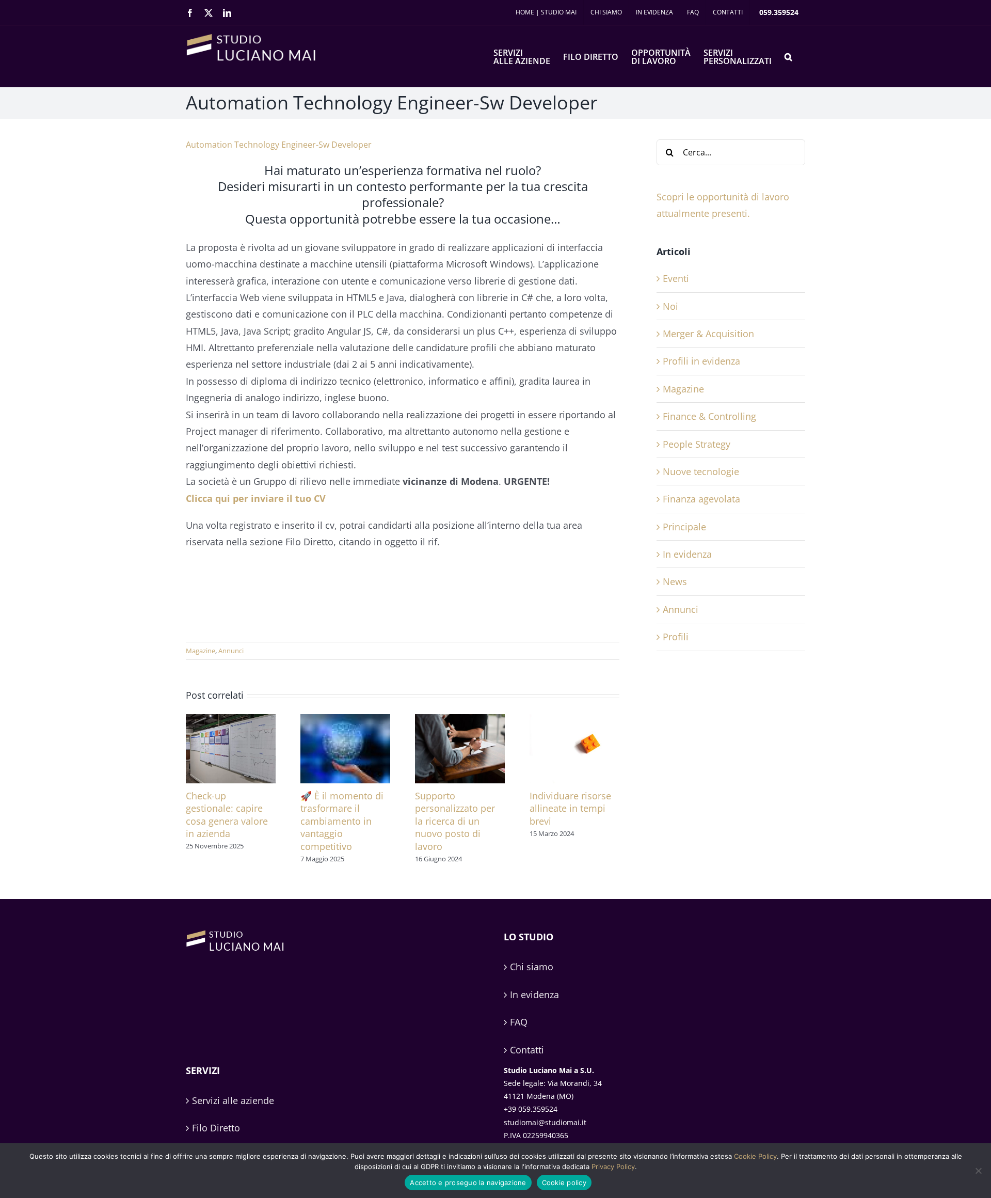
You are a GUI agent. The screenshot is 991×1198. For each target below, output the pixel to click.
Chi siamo (531, 966)
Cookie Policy (755, 1156)
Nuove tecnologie (701, 471)
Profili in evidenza (701, 361)
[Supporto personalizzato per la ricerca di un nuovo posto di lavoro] (460, 720)
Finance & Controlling (709, 416)
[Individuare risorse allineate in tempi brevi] (574, 720)
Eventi (676, 278)
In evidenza (687, 554)
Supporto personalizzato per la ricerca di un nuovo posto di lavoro (455, 821)
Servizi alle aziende (233, 1100)
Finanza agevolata (701, 499)
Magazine (200, 650)
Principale (684, 527)
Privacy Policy (613, 1166)
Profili (676, 636)
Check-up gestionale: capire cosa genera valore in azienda (227, 815)
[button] (788, 56)
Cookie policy (564, 1182)
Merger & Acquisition (708, 333)
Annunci (231, 650)
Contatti (527, 1050)
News (675, 581)
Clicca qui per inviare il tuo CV (256, 498)
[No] (978, 1170)
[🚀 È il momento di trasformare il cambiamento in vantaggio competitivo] (345, 720)
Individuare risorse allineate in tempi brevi (570, 808)
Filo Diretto (216, 1128)
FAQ (519, 1022)
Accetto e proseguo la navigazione (468, 1182)
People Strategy (696, 444)
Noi (670, 306)
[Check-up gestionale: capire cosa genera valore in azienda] (231, 720)
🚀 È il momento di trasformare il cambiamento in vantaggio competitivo (341, 821)
